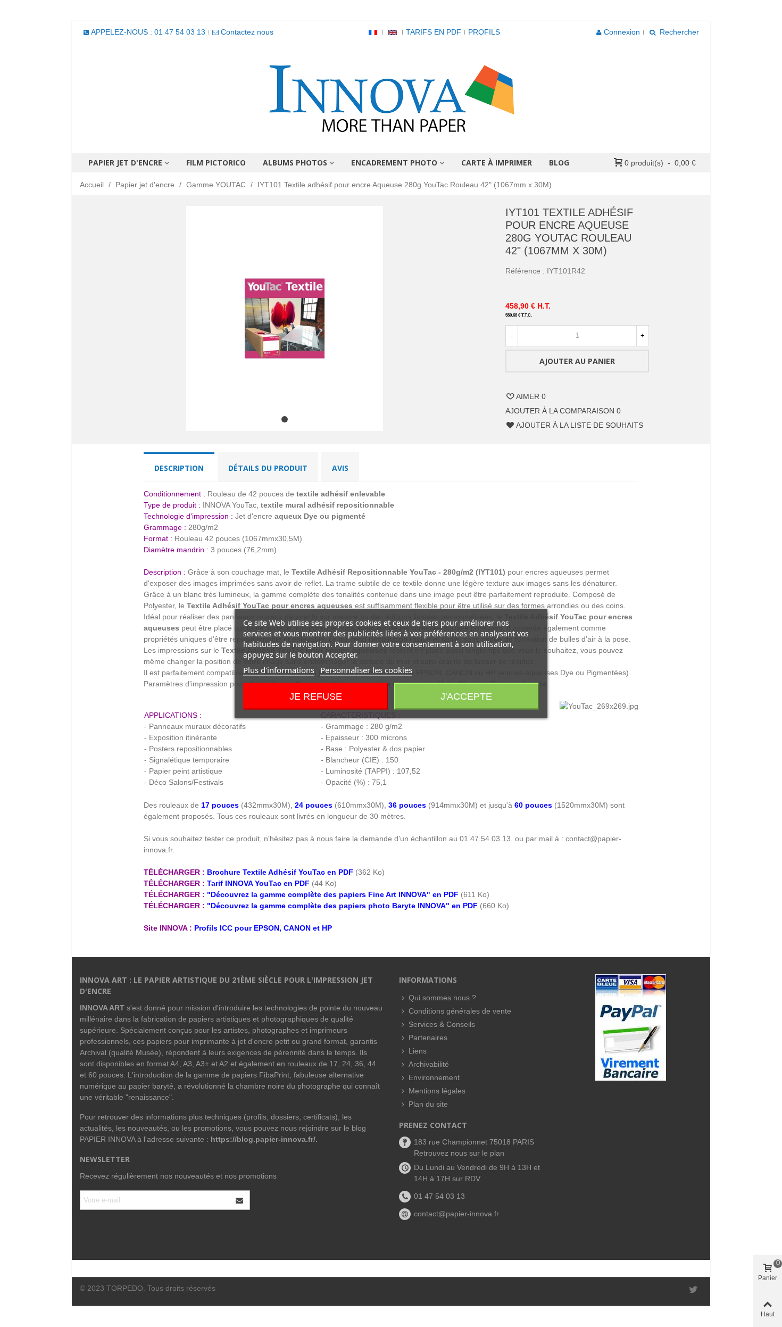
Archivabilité (429, 1064)
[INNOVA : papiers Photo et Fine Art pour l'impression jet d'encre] (391, 98)
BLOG (559, 162)
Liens (418, 1051)
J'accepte (466, 696)
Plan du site (428, 1104)
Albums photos (295, 162)
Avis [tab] (340, 468)
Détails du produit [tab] (267, 468)
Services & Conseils (442, 1024)
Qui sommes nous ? (442, 997)
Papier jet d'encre (125, 162)
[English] (392, 32)
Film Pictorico (216, 162)
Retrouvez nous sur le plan (459, 1153)
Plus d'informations (278, 670)
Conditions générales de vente (460, 1011)
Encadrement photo (394, 162)
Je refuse (315, 696)
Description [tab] (179, 468)
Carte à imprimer (496, 162)
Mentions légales (437, 1091)
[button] (284, 419)
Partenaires (428, 1037)
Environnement (434, 1077)
